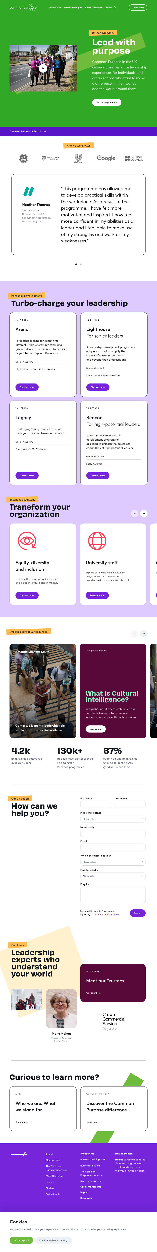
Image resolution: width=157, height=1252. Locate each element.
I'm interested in (89, 869)
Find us (50, 1188)
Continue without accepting (53, 1240)
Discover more (27, 387)
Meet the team (54, 1175)
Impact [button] (87, 7)
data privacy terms (108, 914)
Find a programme (90, 1181)
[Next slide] (143, 513)
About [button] (108, 7)
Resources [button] (98, 7)
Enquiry (84, 884)
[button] (114, 7)
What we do (87, 1153)
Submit (137, 913)
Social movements (90, 1186)
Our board (91, 992)
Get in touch (138, 7)
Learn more (95, 728)
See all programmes (106, 102)
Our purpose (22, 1121)
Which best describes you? (95, 855)
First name (86, 798)
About (49, 1154)
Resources (86, 1198)
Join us (50, 1182)
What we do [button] (55, 7)
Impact (84, 1192)
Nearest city (87, 827)
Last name (121, 798)
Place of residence (90, 812)
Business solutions (90, 1165)
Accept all (23, 1240)
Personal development (93, 1159)
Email (83, 841)
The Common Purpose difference (56, 1167)
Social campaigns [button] (73, 7)
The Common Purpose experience (91, 1173)
